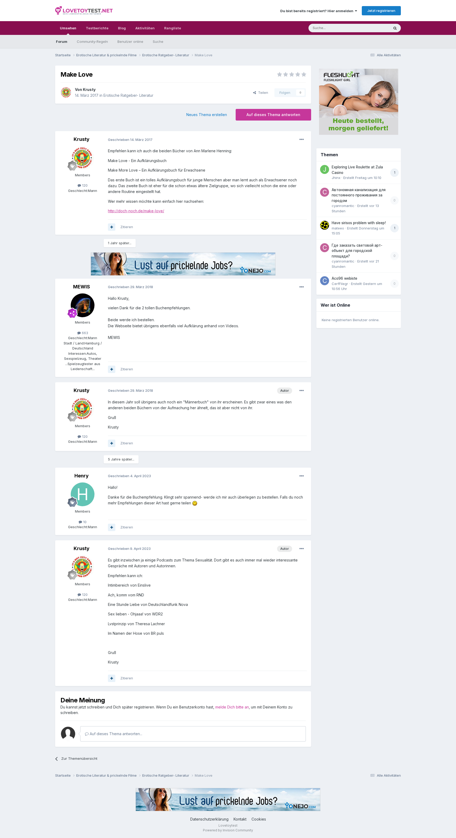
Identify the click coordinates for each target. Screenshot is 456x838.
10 (84, 522)
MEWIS (81, 286)
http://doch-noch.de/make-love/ (136, 211)
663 (84, 333)
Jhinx (336, 178)
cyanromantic (343, 206)
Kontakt (240, 819)
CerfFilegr (340, 284)
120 (84, 185)
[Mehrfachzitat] (111, 227)
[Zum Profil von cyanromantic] (324, 192)
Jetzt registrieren (381, 10)
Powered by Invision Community (228, 830)
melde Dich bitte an (232, 707)
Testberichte (97, 28)
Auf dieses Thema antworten (273, 114)
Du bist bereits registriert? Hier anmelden (317, 11)
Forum (61, 41)
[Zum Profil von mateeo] (324, 225)
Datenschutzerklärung (209, 819)
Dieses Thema (370, 28)
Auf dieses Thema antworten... (115, 733)
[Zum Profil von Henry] (82, 494)
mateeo (338, 228)
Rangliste (172, 28)
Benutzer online (130, 41)
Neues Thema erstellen (206, 114)
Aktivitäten (145, 28)
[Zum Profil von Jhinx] (324, 169)
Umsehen (68, 28)
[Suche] (395, 28)
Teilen (262, 92)
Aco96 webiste (344, 278)
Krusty (89, 89)
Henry (81, 475)
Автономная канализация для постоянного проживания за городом (359, 195)
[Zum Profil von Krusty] (66, 92)
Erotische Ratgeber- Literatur (128, 95)
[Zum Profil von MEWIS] (82, 305)
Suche (158, 41)
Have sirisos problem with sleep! (359, 223)
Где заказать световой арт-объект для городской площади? (357, 250)
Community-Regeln (92, 41)
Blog (122, 28)
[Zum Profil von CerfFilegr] (324, 280)
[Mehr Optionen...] (301, 139)
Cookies (258, 819)
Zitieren (126, 227)
